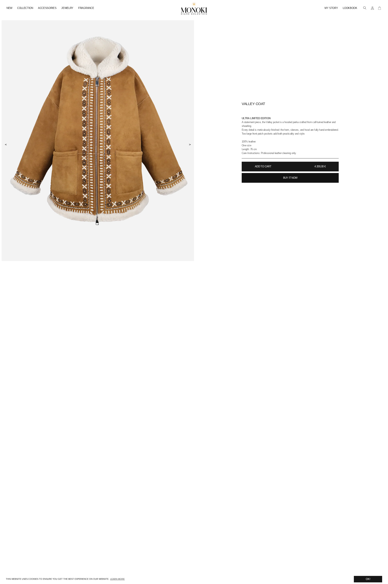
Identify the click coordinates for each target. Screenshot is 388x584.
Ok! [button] (368, 579)
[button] (364, 8)
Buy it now (290, 177)
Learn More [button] (117, 579)
